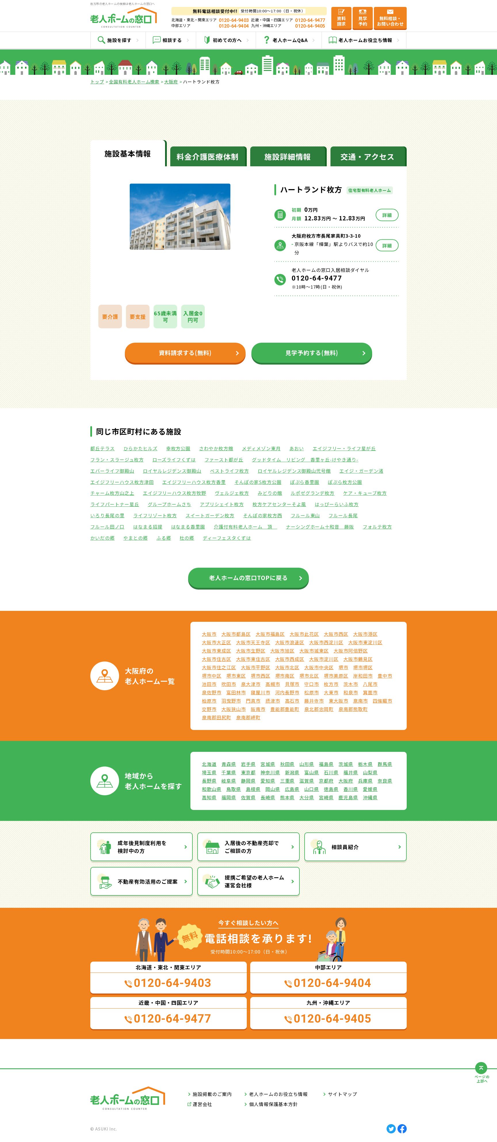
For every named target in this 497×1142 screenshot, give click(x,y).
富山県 (311, 772)
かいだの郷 (102, 537)
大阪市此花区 (304, 633)
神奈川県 (270, 772)
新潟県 (292, 772)
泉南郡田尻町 (216, 717)
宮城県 (268, 763)
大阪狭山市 (233, 709)
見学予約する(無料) (312, 352)
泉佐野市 (211, 692)
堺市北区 (309, 675)
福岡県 (228, 797)
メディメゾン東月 (261, 448)
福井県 (350, 772)
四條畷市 (382, 700)
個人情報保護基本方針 (273, 1104)
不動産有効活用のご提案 (148, 881)
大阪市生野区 (250, 650)
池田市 (209, 683)
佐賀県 (248, 797)
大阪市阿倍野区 (351, 650)
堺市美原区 (336, 675)
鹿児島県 (348, 797)
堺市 (343, 667)
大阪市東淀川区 (365, 642)
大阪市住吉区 (216, 658)
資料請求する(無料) (185, 352)
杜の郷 (187, 537)
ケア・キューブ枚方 (365, 492)
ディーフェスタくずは (227, 537)
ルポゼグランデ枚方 (313, 492)
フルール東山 (305, 515)
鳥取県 (233, 789)
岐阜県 (228, 780)
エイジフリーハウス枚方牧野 (174, 492)
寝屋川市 (260, 692)
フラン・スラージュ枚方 (117, 459)
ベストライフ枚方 (229, 470)
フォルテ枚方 (377, 526)
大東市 (331, 692)
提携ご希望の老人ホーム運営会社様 (254, 881)
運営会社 (202, 1104)
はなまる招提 (148, 526)
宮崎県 (326, 797)
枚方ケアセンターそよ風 (279, 504)
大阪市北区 (287, 667)
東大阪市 (338, 700)
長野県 (209, 780)
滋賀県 (306, 780)
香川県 (350, 789)
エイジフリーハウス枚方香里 (193, 481)
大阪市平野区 (255, 667)
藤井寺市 (314, 700)
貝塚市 (292, 683)
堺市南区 (285, 675)
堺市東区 (236, 675)
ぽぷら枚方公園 (345, 481)
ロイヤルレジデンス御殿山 (172, 470)
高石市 (292, 700)
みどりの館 (270, 492)
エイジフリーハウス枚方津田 (122, 481)
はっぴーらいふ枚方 (337, 504)
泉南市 (360, 700)
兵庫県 (365, 780)
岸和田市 (363, 675)
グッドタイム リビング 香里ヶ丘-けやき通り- (305, 459)
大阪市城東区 (314, 650)
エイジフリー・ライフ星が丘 (344, 448)
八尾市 (370, 683)
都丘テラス (102, 448)
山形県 (306, 763)
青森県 (228, 763)
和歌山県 (211, 789)
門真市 (253, 700)
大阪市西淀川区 (326, 642)
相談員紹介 (345, 847)
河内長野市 (287, 692)
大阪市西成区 (290, 658)
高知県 (209, 797)
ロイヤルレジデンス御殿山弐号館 (294, 470)
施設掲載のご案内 (212, 1093)
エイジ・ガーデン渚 (361, 470)
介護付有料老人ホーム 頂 (245, 526)
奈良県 (385, 780)
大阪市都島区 (236, 633)
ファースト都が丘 (223, 459)
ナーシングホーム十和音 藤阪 (320, 526)
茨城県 (346, 763)
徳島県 (331, 789)
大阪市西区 (336, 633)
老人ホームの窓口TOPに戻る (248, 577)
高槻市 (272, 683)
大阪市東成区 (216, 650)
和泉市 (350, 692)
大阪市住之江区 (219, 667)
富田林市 (236, 692)
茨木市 (350, 683)
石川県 (331, 772)
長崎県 (268, 797)
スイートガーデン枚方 (210, 515)
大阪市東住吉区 (253, 658)
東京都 (248, 772)
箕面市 (370, 692)
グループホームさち (170, 504)
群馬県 (385, 763)
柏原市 (209, 700)
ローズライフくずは (174, 459)
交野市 (209, 709)
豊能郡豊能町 (285, 709)
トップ (97, 82)
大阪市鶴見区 (358, 658)
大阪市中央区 (319, 667)
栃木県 (365, 763)
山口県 (311, 789)
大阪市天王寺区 (253, 642)
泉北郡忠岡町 (319, 709)
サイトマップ (342, 1093)
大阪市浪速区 (290, 642)
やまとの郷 (135, 537)
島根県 (253, 789)
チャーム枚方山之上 (112, 492)
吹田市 (228, 683)
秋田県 (287, 763)
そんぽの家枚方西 (262, 515)
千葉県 (228, 772)
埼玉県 (209, 772)
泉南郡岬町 (248, 717)
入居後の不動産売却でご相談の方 (252, 846)
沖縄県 (370, 797)
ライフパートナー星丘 (114, 504)
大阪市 (209, 633)
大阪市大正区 (216, 642)
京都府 (326, 780)
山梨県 (370, 772)
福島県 (326, 763)
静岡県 (248, 780)
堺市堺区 (363, 667)
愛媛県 (370, 789)
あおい (296, 448)
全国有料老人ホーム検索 (134, 82)
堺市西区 (260, 675)
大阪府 (171, 82)
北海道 (209, 763)
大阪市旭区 (282, 650)
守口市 (311, 683)
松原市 (311, 692)
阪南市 (258, 709)
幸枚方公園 (178, 448)
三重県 (287, 780)
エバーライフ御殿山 (112, 470)
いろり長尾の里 (107, 515)
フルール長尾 (343, 515)
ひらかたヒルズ (140, 448)
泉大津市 (251, 683)
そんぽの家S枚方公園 (258, 481)
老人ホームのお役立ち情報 (278, 1093)
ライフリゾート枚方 (155, 515)
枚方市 (331, 683)
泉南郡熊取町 (353, 709)
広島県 (292, 789)
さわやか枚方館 (216, 448)
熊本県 (287, 797)
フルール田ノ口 (107, 526)
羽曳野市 (231, 700)
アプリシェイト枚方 (222, 504)
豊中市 (385, 675)
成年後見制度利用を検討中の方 (142, 846)
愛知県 (268, 780)
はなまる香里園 (188, 526)
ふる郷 (163, 537)
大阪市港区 (365, 633)
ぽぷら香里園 (305, 481)
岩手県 (248, 763)
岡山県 (272, 789)
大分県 (306, 797)
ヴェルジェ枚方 (232, 492)
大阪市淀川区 (324, 658)
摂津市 (272, 700)
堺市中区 (211, 675)
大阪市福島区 (270, 633)
